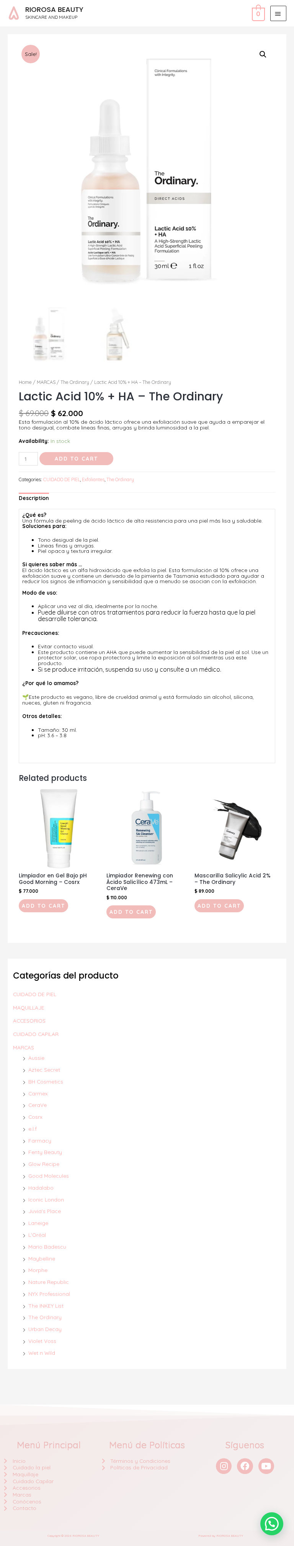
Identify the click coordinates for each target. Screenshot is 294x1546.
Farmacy (39, 1140)
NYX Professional (49, 1293)
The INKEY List (46, 1305)
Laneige (38, 1223)
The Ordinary (45, 1317)
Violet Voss (42, 1341)
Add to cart (76, 458)
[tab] (34, 498)
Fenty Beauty (45, 1152)
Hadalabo (41, 1187)
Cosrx (35, 1116)
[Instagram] (224, 1466)
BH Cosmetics (45, 1081)
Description (34, 498)
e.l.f (32, 1128)
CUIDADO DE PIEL (34, 994)
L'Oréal (37, 1234)
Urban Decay (45, 1329)
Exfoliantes (93, 479)
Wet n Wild (41, 1352)
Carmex (38, 1093)
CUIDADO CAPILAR (36, 1034)
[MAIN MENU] (278, 13)
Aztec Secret (44, 1069)
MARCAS (23, 1047)
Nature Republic (48, 1282)
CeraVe (37, 1105)
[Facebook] (245, 1466)
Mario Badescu (47, 1246)
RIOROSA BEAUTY (54, 9)
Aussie (36, 1057)
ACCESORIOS (29, 1020)
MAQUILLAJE (28, 1007)
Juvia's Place (44, 1211)
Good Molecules (48, 1175)
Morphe (37, 1270)
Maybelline (41, 1258)
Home (25, 382)
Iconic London (46, 1199)
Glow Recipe (43, 1164)
